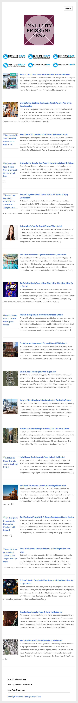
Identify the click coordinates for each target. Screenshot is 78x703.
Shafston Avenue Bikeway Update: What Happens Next (38, 371)
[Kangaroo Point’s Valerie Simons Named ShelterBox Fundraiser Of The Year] (10, 80)
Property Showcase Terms (32, 696)
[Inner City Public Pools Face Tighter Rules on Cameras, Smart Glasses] (10, 261)
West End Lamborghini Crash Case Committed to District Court (41, 640)
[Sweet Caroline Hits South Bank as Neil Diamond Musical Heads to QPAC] (10, 141)
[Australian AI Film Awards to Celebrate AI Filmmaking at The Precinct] (10, 492)
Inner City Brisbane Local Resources (20, 684)
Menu (68, 8)
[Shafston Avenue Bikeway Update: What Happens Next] (10, 378)
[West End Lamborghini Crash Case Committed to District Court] (10, 646)
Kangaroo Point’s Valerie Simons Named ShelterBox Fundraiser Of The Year (45, 74)
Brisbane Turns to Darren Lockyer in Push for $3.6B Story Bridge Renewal (44, 428)
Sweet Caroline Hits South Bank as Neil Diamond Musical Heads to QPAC (44, 134)
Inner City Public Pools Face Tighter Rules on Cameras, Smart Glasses (43, 254)
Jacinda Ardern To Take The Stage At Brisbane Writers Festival (41, 226)
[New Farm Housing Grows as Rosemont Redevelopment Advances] (10, 321)
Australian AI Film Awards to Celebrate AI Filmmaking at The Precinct (43, 485)
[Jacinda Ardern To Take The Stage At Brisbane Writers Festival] (10, 232)
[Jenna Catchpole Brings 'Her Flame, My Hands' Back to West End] (10, 618)
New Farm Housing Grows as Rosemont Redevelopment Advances (41, 314)
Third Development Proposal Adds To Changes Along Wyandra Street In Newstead (47, 517)
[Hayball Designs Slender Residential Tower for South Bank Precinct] (10, 463)
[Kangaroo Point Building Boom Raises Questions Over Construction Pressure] (10, 406)
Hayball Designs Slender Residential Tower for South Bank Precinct (42, 457)
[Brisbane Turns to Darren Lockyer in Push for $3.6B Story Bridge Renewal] (10, 435)
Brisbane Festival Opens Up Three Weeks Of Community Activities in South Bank (46, 163)
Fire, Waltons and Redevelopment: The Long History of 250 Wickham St (43, 343)
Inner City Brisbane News (15, 696)
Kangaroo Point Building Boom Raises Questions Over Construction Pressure (45, 400)
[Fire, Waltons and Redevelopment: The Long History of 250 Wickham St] (10, 349)
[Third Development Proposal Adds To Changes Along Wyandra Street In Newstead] (10, 523)
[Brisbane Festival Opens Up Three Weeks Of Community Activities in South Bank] (10, 169)
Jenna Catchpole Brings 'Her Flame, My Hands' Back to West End (41, 612)
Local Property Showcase (16, 690)
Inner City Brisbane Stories (17, 679)
